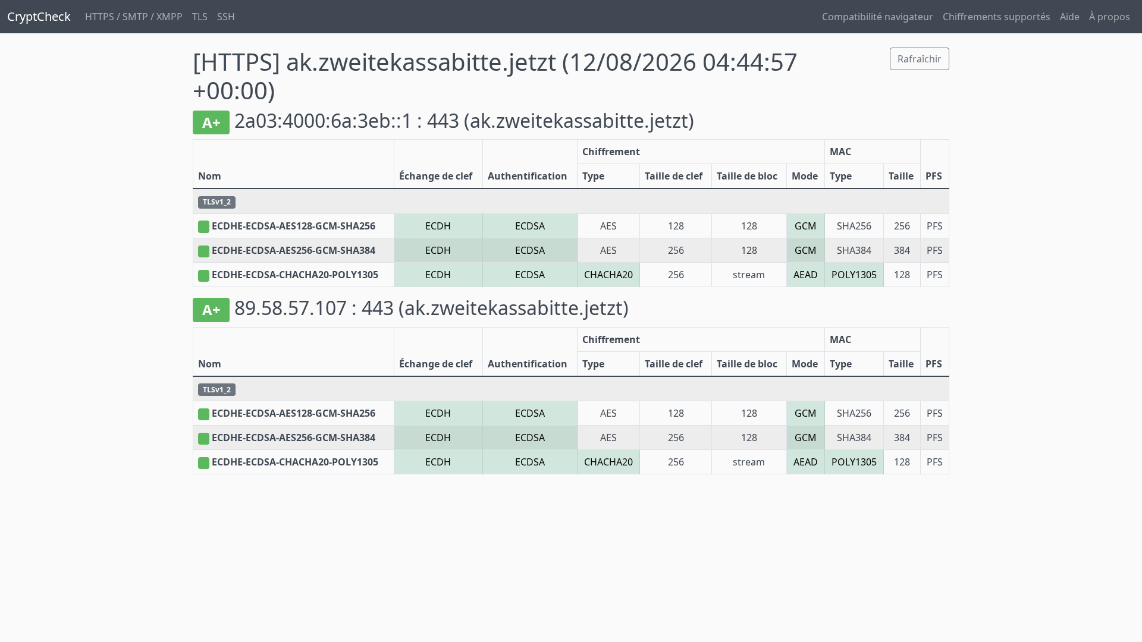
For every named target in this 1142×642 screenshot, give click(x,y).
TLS (200, 16)
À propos (1109, 16)
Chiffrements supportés (996, 16)
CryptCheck (39, 16)
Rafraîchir (920, 58)
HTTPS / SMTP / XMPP (134, 16)
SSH (226, 16)
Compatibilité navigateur (877, 16)
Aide (1070, 16)
